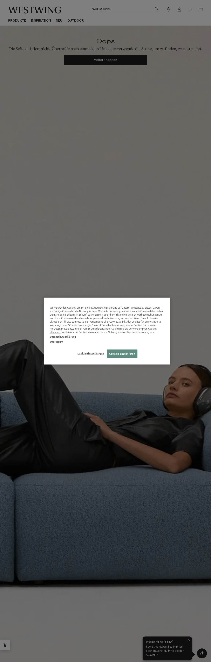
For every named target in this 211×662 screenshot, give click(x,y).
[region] (107, 331)
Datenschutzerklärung (63, 336)
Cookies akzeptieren (122, 353)
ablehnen (55, 332)
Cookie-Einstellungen (90, 353)
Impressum (56, 341)
